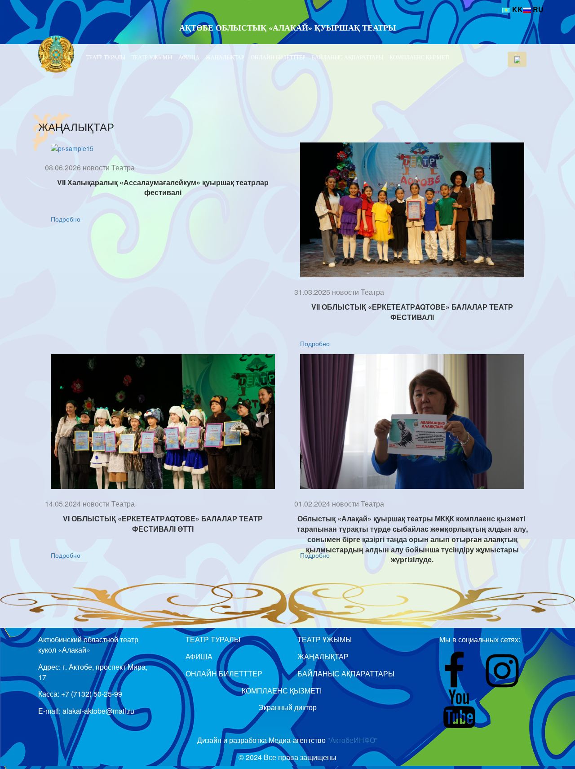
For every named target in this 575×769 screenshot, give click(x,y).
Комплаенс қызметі (419, 57)
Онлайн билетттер (278, 57)
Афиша (188, 57)
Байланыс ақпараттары (347, 57)
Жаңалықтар (225, 57)
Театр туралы (105, 57)
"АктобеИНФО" (352, 740)
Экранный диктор (287, 707)
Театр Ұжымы (152, 57)
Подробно (65, 218)
